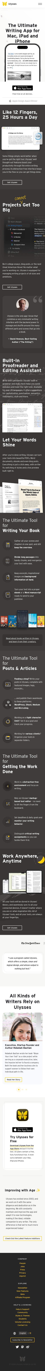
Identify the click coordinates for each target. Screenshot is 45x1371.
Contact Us (22, 1325)
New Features (22, 1291)
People (23, 1263)
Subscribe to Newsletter (22, 1340)
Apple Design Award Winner (25, 101)
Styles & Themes (22, 1315)
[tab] (31, 943)
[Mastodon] (22, 1347)
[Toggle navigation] (40, 3)
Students (22, 1319)
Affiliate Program (22, 1297)
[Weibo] (27, 1347)
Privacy (22, 1273)
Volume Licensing (22, 1322)
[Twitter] (17, 1347)
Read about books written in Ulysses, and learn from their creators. (22, 640)
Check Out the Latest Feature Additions (22, 1238)
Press (22, 1270)
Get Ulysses (12, 182)
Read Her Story (13, 1079)
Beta (22, 1294)
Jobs (22, 1266)
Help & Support (22, 1309)
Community (23, 1312)
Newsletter (22, 1288)
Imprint (22, 1276)
